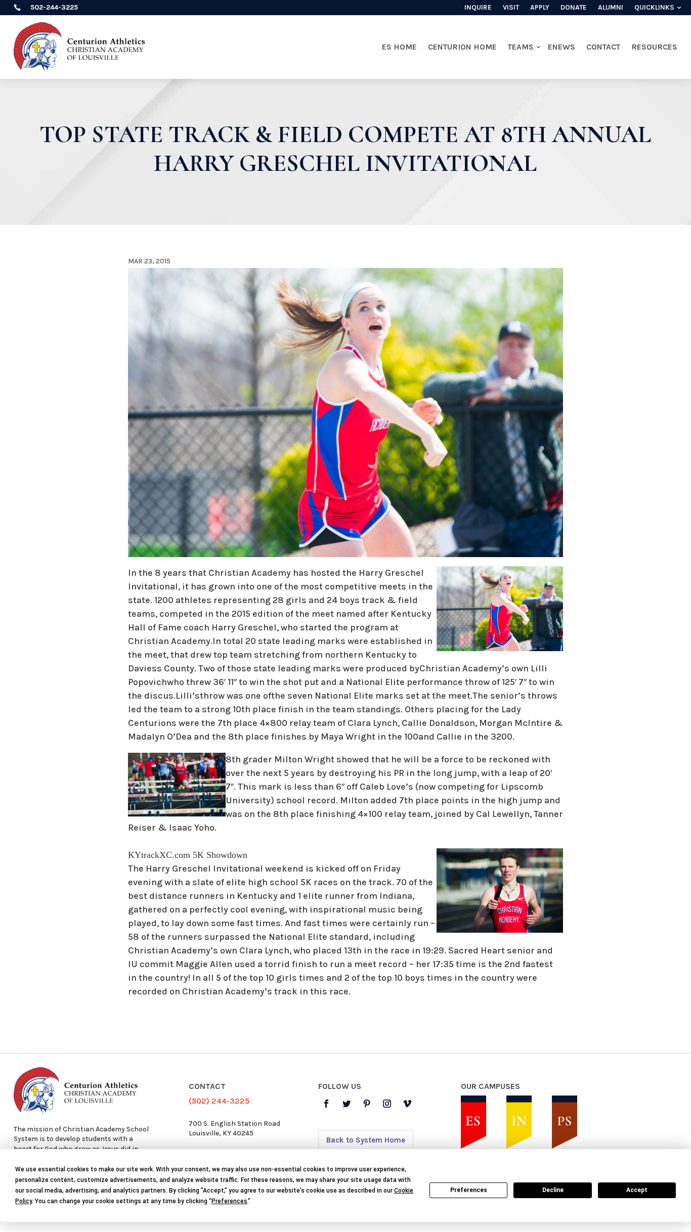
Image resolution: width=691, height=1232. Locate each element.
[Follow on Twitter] (346, 1104)
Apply (539, 8)
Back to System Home (365, 1140)
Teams (521, 47)
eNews (561, 47)
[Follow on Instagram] (387, 1104)
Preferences (468, 1190)
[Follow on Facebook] (326, 1104)
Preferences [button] (229, 1201)
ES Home (399, 47)
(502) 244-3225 (219, 1101)
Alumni (610, 8)
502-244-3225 (54, 7)
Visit (511, 8)
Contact (603, 47)
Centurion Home (462, 47)
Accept (636, 1190)
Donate (573, 8)
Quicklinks (654, 8)
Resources (654, 47)
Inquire (478, 8)
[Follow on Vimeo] (407, 1104)
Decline (553, 1190)
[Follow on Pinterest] (367, 1104)
